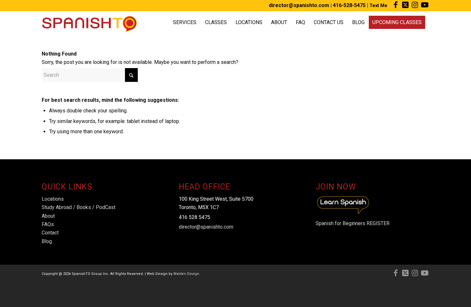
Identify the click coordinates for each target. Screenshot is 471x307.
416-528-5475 (349, 5)
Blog (47, 241)
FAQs (48, 224)
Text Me (378, 5)
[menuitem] (185, 22)
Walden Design (186, 274)
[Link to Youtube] (424, 5)
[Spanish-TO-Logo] (89, 22)
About (48, 216)
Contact (50, 233)
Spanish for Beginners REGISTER (353, 223)
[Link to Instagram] (414, 5)
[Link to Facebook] (395, 5)
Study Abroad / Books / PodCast (78, 207)
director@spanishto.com (299, 5)
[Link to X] (405, 5)
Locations (53, 199)
